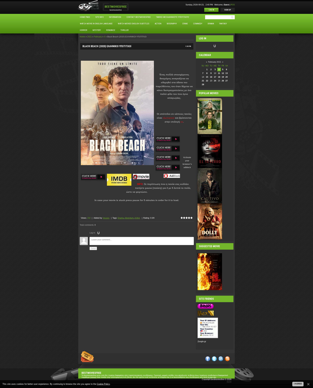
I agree (298, 384)
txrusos (106, 218)
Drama (121, 218)
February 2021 (214, 62)
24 (215, 81)
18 (219, 77)
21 (203, 81)
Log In (211, 10)
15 (207, 77)
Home (82, 37)
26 (223, 81)
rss (227, 358)
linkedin (220, 358)
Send (93, 248)
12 (223, 73)
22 (207, 81)
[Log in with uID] (98, 232)
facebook (207, 358)
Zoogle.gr (202, 341)
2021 (89, 37)
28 (203, 84)
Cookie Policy (103, 384)
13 (226, 73)
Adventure (129, 218)
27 (226, 81)
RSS (233, 5)
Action (137, 218)
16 (211, 77)
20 (226, 77)
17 (215, 77)
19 (223, 77)
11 (219, 73)
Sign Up (227, 10)
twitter (214, 358)
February (98, 37)
